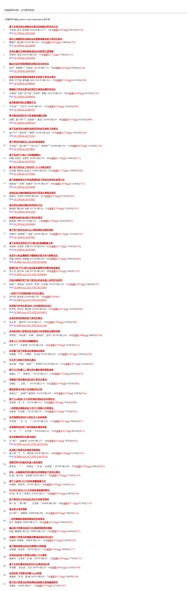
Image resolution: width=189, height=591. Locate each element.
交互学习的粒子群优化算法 (22, 360)
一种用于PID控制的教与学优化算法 (26, 293)
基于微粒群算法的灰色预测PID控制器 (27, 546)
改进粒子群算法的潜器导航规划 (24, 450)
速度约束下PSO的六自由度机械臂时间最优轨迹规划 (34, 268)
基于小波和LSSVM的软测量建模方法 (27, 481)
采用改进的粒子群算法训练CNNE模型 (28, 555)
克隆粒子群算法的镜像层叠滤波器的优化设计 (31, 537)
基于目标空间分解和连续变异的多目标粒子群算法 (33, 128)
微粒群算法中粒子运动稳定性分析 (25, 389)
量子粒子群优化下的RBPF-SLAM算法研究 (30, 167)
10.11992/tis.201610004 (24, 224)
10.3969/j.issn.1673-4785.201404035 (30, 274)
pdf (66, 30)
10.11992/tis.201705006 (24, 174)
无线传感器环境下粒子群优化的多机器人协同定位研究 (35, 280)
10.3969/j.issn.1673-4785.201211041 (30, 325)
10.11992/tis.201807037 (24, 110)
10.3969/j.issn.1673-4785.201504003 (30, 262)
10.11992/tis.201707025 (24, 161)
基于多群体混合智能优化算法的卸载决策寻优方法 (33, 26)
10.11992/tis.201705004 (24, 187)
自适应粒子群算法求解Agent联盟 (25, 573)
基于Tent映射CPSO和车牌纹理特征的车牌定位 (32, 399)
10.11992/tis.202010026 (24, 71)
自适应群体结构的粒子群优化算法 (25, 318)
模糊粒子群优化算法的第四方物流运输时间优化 (32, 89)
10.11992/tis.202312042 (24, 33)
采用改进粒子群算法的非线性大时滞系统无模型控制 (34, 331)
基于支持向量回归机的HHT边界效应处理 (29, 564)
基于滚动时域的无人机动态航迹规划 (27, 141)
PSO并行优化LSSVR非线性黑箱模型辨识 (29, 490)
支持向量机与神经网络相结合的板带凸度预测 (31, 51)
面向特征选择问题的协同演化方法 (25, 205)
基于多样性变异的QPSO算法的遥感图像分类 (31, 243)
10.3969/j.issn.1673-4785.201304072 (30, 300)
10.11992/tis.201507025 (24, 237)
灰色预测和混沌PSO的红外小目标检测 (28, 417)
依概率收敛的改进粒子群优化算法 (25, 217)
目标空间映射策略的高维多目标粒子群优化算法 (32, 77)
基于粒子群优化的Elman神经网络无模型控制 (31, 230)
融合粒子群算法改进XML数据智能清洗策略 (30, 528)
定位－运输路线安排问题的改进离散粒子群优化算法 (34, 472)
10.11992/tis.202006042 (24, 83)
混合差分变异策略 (18, 509)
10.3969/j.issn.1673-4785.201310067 (30, 287)
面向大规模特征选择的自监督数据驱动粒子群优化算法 (35, 39)
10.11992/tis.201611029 (24, 212)
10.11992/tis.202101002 (24, 58)
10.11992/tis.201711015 (24, 136)
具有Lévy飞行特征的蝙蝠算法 (23, 341)
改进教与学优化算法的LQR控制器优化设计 (30, 305)
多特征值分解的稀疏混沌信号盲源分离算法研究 (32, 193)
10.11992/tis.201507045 (24, 249)
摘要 (56, 30)
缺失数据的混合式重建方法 (22, 102)
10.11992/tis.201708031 (24, 149)
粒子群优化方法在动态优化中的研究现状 (29, 499)
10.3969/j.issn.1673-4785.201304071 (30, 312)
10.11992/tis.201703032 (24, 199)
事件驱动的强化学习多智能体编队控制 (28, 115)
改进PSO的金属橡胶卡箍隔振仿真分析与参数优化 (33, 255)
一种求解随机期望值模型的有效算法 (27, 519)
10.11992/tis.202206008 (24, 45)
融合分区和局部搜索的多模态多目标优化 (29, 63)
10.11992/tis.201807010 (24, 123)
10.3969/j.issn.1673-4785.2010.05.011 (31, 456)
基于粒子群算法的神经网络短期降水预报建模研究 (33, 582)
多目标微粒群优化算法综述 (22, 437)
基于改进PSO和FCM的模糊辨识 (25, 155)
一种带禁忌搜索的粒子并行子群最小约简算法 (31, 408)
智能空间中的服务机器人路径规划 (25, 462)
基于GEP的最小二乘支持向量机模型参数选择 (31, 369)
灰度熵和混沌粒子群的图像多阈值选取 (28, 427)
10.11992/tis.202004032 (24, 96)
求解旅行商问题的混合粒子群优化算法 (29, 379)
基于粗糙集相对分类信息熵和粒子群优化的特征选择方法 (37, 179)
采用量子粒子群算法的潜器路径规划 (27, 351)
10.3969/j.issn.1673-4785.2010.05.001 (31, 444)
